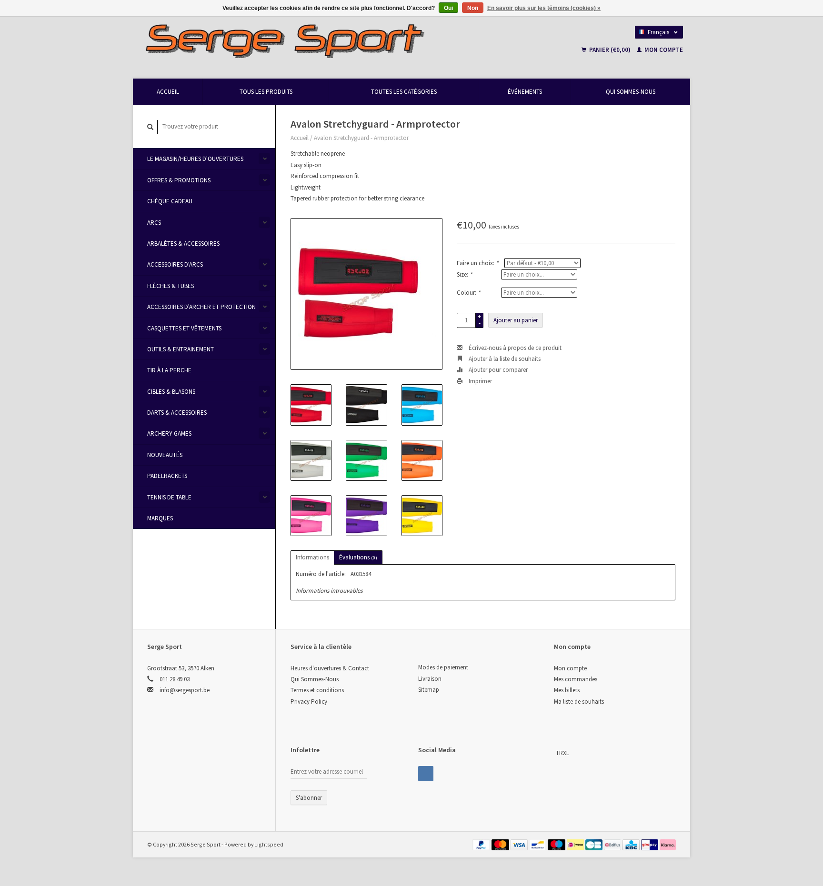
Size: (464, 274)
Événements (525, 92)
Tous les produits (266, 92)
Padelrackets (167, 476)
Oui (448, 8)
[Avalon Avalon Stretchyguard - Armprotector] (366, 294)
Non (472, 8)
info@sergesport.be (185, 690)
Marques (160, 518)
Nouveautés (164, 455)
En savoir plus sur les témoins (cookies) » (544, 8)
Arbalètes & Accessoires (183, 243)
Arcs (154, 223)
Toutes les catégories (404, 92)
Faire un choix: (477, 263)
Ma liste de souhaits (579, 701)
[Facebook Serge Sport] (425, 773)
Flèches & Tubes (170, 286)
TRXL (562, 753)
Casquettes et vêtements (184, 328)
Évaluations (358, 557)
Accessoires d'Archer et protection (201, 307)
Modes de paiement (443, 667)
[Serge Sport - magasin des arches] (341, 40)
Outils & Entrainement (180, 349)
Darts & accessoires (177, 412)
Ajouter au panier (515, 320)
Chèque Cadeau (169, 201)
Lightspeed (268, 844)
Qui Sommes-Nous (630, 92)
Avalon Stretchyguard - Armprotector (361, 138)
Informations (312, 557)
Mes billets (567, 690)
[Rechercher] (150, 127)
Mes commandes (575, 679)
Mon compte (663, 50)
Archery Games (169, 433)
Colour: (468, 293)
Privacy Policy (309, 701)
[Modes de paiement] (482, 844)
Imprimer (479, 381)
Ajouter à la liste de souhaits (504, 359)
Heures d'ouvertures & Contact (330, 668)
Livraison (430, 679)
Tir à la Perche (169, 370)
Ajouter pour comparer (497, 370)
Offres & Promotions (179, 180)
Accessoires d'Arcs (175, 264)
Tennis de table (169, 497)
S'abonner (309, 798)
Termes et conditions (317, 690)
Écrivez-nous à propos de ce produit (514, 348)
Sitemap (428, 690)
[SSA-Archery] (555, 753)
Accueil (168, 92)
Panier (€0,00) (610, 50)
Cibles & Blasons (171, 392)
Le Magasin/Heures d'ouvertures (195, 159)
